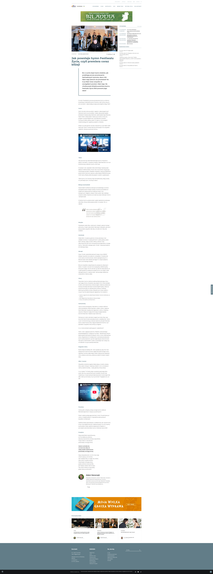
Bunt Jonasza (130, 43)
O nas (108, 552)
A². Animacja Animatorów (132, 38)
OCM (114, 6)
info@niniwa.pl (77, 554)
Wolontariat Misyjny (94, 558)
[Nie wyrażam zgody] (132, 571)
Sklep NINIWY (93, 562)
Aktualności (117, 1)
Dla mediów (110, 558)
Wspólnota (108, 6)
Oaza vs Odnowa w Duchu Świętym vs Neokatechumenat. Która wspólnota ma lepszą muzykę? (105, 533)
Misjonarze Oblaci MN (112, 557)
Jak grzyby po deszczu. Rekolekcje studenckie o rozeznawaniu (132, 36)
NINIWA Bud (129, 1)
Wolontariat (137, 6)
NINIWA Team (120, 6)
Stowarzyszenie (110, 555)
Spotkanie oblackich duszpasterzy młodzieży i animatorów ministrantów (132, 41)
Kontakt (138, 1)
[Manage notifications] (2, 571)
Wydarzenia (96, 6)
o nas (102, 6)
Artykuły (123, 1)
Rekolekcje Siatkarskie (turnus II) (134, 33)
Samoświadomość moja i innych (128, 532)
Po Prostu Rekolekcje (131, 29)
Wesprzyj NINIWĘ (211, 289)
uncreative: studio (77, 571)
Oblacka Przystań (93, 563)
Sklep (134, 1)
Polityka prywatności (112, 554)
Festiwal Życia (129, 6)
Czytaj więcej (139, 26)
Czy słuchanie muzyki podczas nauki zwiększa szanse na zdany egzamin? (81, 533)
